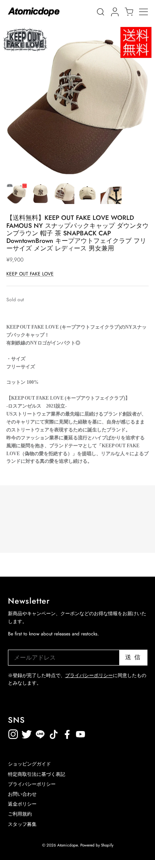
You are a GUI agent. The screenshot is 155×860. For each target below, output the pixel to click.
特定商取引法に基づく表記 (36, 774)
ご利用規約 (20, 814)
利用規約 (94, 733)
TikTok (40, 733)
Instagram (13, 733)
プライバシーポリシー (89, 675)
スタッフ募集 (22, 824)
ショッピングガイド (29, 764)
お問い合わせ (22, 794)
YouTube (67, 733)
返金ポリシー (108, 733)
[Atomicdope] (34, 12)
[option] (77, 101)
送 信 (133, 657)
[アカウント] (113, 11)
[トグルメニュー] (147, 12)
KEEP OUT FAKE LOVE (30, 273)
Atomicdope (67, 845)
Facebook (81, 733)
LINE (53, 733)
